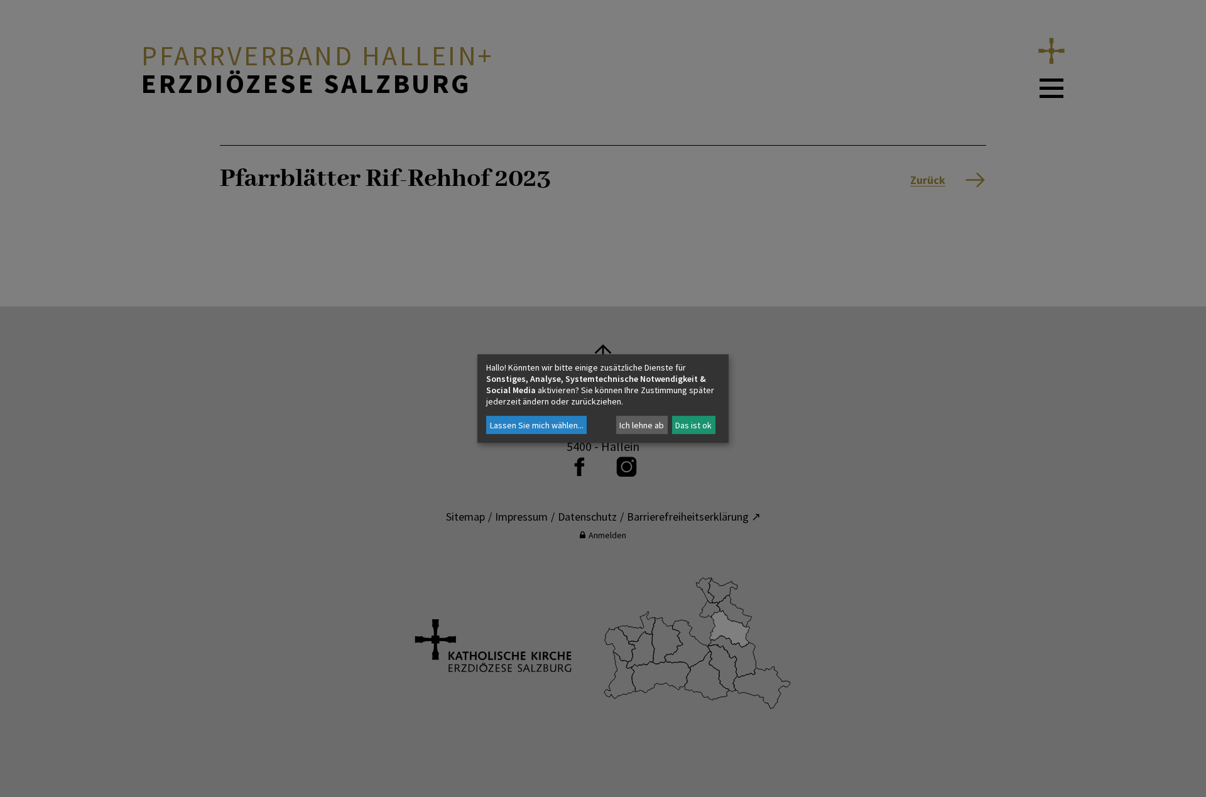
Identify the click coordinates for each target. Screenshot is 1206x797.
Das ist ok (693, 425)
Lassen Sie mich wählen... (537, 425)
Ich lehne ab (641, 425)
